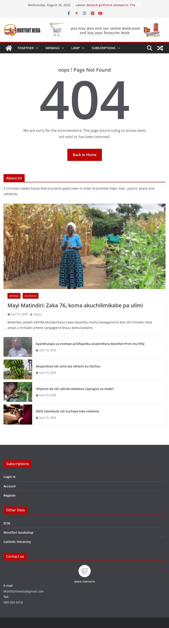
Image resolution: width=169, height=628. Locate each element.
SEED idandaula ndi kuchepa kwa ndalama (67, 411)
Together (26, 48)
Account (10, 486)
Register (10, 495)
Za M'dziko (30, 295)
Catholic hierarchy (17, 542)
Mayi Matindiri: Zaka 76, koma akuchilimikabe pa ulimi (75, 305)
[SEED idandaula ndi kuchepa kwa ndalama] (18, 414)
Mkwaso (52, 48)
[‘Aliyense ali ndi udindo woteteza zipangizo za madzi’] (18, 392)
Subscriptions (104, 48)
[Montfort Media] (9, 48)
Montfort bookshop (18, 532)
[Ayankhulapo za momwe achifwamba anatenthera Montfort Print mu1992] (18, 347)
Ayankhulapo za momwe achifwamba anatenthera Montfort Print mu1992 (90, 344)
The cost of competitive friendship (112, 4)
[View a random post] (160, 48)
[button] (36, 48)
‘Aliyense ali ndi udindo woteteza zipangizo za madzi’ (75, 389)
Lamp (75, 48)
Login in (10, 477)
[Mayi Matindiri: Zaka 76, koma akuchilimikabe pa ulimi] (84, 246)
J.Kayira (37, 314)
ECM (7, 523)
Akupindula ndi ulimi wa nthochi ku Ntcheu (68, 366)
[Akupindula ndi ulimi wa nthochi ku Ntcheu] (18, 369)
